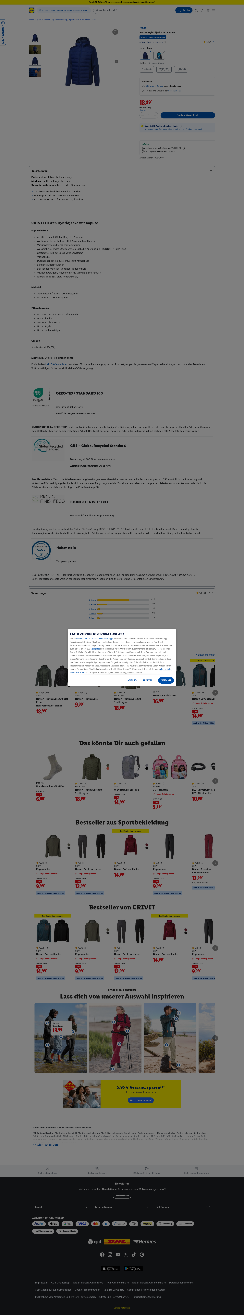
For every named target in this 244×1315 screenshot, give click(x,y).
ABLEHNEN (132, 680)
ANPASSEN (147, 680)
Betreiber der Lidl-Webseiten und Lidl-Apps (94, 638)
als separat (95, 648)
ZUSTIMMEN (166, 680)
